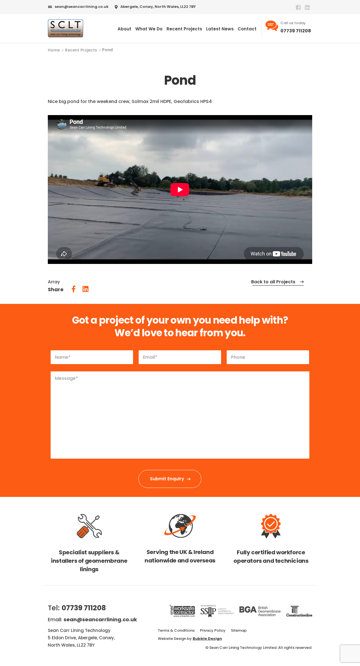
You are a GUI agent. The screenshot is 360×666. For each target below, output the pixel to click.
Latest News (220, 29)
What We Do (149, 29)
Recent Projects (184, 29)
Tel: (77, 608)
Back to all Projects (273, 282)
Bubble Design (207, 638)
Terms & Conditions (176, 630)
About (124, 29)
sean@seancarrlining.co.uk (82, 6)
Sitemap (239, 630)
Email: (92, 619)
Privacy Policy (213, 630)
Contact (247, 29)
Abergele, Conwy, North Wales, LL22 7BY (158, 6)
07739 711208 (295, 31)
